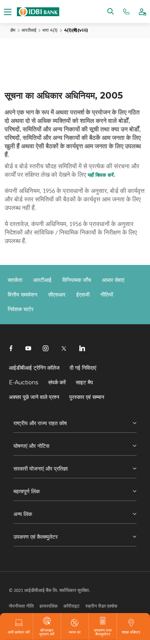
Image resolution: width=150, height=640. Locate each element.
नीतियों (106, 294)
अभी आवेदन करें (19, 632)
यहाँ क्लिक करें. (101, 175)
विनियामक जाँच (76, 279)
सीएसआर (56, 294)
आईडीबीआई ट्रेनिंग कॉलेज (34, 367)
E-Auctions (23, 382)
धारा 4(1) (50, 30)
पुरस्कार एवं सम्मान (86, 397)
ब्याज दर (74, 632)
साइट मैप (84, 382)
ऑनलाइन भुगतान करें (46, 632)
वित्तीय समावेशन (22, 294)
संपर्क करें (57, 382)
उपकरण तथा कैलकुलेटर (103, 632)
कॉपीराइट (71, 606)
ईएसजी (83, 294)
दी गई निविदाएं (83, 367)
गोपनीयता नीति (21, 606)
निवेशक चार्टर (20, 309)
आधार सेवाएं (113, 279)
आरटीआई (29, 30)
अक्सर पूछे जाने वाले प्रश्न (34, 397)
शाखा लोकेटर (131, 632)
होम (12, 30)
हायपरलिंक (49, 606)
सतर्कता (15, 279)
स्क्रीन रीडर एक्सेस (101, 606)
